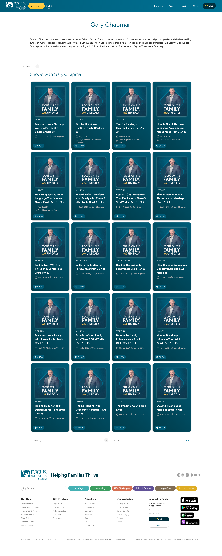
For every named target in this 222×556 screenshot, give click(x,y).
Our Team (89, 511)
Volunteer (57, 514)
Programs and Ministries (30, 511)
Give (211, 6)
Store (195, 6)
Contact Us (89, 525)
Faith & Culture (143, 488)
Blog (86, 518)
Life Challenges (122, 488)
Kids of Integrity (123, 514)
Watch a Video (27, 525)
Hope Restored (123, 507)
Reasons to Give (155, 510)
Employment (58, 518)
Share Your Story (59, 507)
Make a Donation (59, 511)
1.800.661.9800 (37, 539)
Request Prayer (27, 504)
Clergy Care (165, 488)
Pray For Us (57, 504)
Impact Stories (186, 488)
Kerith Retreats (123, 511)
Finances (88, 514)
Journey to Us (122, 504)
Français (183, 6)
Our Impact (89, 507)
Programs (158, 6)
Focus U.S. (121, 522)
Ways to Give (154, 513)
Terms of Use (153, 539)
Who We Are (90, 504)
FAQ (86, 522)
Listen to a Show (27, 522)
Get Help (35, 6)
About (171, 6)
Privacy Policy (141, 539)
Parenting (100, 488)
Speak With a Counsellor (31, 507)
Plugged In (121, 518)
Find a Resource (27, 514)
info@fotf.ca (50, 539)
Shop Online (26, 518)
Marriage (78, 488)
